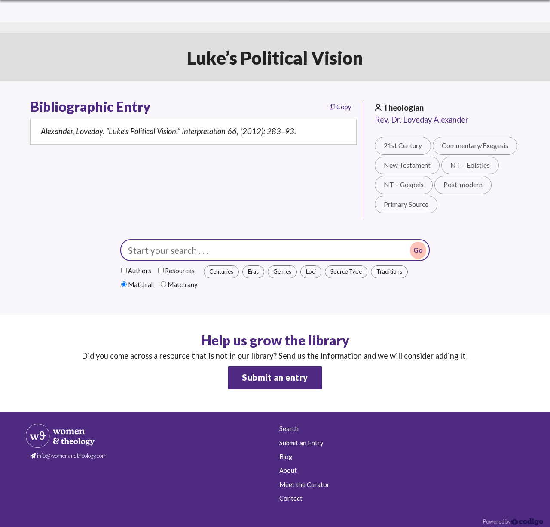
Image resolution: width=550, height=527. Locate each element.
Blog (285, 456)
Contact (290, 498)
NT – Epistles (470, 165)
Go (418, 250)
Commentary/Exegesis (475, 145)
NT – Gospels (404, 184)
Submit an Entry (301, 443)
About (288, 470)
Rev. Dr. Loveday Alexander (421, 119)
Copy (343, 107)
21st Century (403, 145)
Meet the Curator (304, 484)
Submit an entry (275, 377)
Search (289, 428)
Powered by (497, 521)
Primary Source (406, 204)
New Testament (407, 165)
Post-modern (463, 184)
